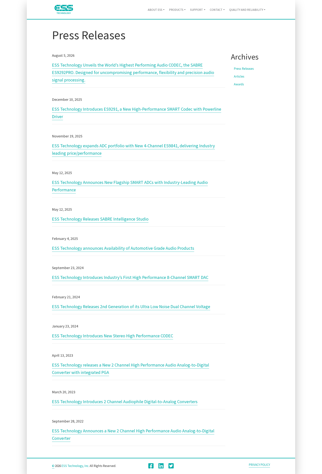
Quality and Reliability (246, 10)
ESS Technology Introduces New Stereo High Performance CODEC (112, 336)
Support (196, 10)
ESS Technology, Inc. (75, 466)
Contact (216, 10)
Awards (239, 84)
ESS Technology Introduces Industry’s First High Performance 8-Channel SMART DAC (130, 277)
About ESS (155, 10)
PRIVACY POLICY (259, 465)
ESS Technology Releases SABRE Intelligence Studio (100, 219)
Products (176, 10)
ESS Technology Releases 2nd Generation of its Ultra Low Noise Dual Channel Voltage (131, 306)
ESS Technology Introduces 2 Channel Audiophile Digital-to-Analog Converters (125, 401)
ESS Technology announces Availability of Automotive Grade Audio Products (123, 248)
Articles (239, 76)
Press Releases (244, 69)
